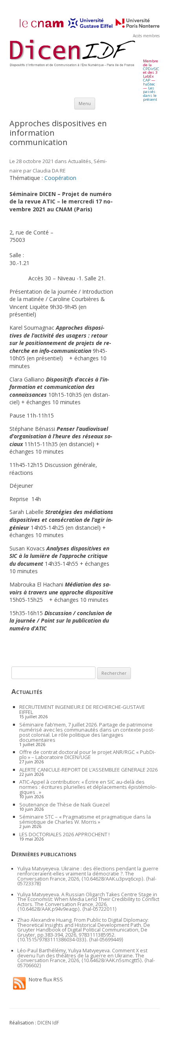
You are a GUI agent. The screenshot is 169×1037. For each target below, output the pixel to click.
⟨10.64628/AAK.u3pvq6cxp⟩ (112, 878)
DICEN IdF (48, 1022)
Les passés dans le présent (150, 93)
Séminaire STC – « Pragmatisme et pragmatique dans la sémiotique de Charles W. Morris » (85, 819)
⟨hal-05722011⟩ (99, 909)
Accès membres (146, 35)
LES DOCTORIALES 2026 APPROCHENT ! (64, 834)
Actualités (79, 161)
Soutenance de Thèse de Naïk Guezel (64, 804)
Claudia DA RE (49, 170)
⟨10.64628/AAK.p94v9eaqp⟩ (48, 909)
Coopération (60, 178)
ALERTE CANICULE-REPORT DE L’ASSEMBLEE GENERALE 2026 (88, 769)
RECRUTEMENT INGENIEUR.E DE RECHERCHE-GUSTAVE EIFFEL (82, 709)
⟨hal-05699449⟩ (106, 939)
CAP (146, 80)
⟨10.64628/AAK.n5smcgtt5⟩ (111, 960)
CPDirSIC (151, 68)
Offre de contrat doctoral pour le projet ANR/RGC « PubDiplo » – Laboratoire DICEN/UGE (87, 754)
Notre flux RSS (46, 979)
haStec (149, 84)
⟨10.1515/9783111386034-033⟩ (51, 939)
